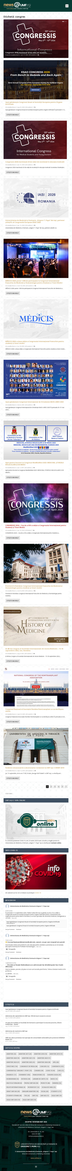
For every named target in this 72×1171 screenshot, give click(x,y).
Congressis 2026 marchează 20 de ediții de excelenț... (26, 53)
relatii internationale (16, 1087)
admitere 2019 (56, 1054)
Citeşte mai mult (13, 115)
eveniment (24, 1075)
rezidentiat (33, 1087)
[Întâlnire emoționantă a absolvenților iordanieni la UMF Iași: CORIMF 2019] (36, 746)
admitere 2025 (28, 1062)
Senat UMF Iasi (13, 1091)
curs (60, 1070)
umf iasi (44, 1095)
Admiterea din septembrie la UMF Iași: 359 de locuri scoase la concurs (28, 1016)
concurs (44, 1066)
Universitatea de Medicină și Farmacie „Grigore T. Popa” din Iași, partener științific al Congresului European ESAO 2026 (35, 221)
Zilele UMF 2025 (29, 1100)
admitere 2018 (40, 1054)
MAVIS (54, 1079)
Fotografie (12, 949)
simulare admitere (30, 1091)
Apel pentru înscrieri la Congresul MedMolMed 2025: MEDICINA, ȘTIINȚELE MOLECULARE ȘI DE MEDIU (34, 464)
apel (56, 1062)
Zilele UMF (56, 1095)
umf (35, 1095)
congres (38, 1070)
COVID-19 (38, 893)
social (44, 1091)
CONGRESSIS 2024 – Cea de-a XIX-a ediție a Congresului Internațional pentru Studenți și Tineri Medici (35, 526)
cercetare (12, 1066)
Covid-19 (50, 1070)
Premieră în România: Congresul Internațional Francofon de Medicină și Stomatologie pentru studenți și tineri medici (33, 587)
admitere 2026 (44, 1062)
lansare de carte (40, 1079)
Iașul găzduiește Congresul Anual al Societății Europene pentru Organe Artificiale (33, 103)
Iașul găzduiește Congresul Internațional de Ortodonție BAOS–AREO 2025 (34, 402)
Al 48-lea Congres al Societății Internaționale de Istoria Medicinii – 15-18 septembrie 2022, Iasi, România (34, 650)
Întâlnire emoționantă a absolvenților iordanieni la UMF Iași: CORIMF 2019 (34, 768)
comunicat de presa (28, 1066)
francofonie (39, 1075)
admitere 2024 (13, 1062)
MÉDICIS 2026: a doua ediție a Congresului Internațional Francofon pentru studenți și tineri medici (34, 342)
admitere (11, 1054)
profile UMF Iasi (31, 1083)
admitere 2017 (25, 1054)
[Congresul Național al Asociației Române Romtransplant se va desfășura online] (36, 686)
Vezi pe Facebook (9, 929)
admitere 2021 (28, 1058)
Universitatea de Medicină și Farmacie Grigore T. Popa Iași (29, 906)
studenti (56, 1091)
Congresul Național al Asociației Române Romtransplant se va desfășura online (34, 710)
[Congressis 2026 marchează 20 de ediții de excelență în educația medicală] (35, 140)
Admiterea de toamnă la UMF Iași (16, 1031)
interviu (25, 1079)
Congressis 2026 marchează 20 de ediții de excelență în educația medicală (34, 162)
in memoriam (13, 1079)
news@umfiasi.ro (15, 55)
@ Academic (32, 55)
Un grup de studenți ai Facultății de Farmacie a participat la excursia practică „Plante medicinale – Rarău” (33, 1023)
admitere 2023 (44, 1058)
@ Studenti (28, 530)
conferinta (58, 1066)
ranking (56, 1083)
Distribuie (18, 929)
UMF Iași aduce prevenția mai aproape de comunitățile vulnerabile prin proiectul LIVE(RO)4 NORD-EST (35, 1038)
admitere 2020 (13, 1058)
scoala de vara (48, 1087)
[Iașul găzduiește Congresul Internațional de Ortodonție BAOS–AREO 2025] (36, 379)
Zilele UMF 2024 (13, 1100)
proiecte (45, 1083)
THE (27, 1095)
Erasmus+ (11, 1075)
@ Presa (15, 1041)
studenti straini (14, 1095)
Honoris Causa (54, 1075)
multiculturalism (14, 1083)
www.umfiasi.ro (36, 1158)
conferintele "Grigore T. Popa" (19, 1070)
